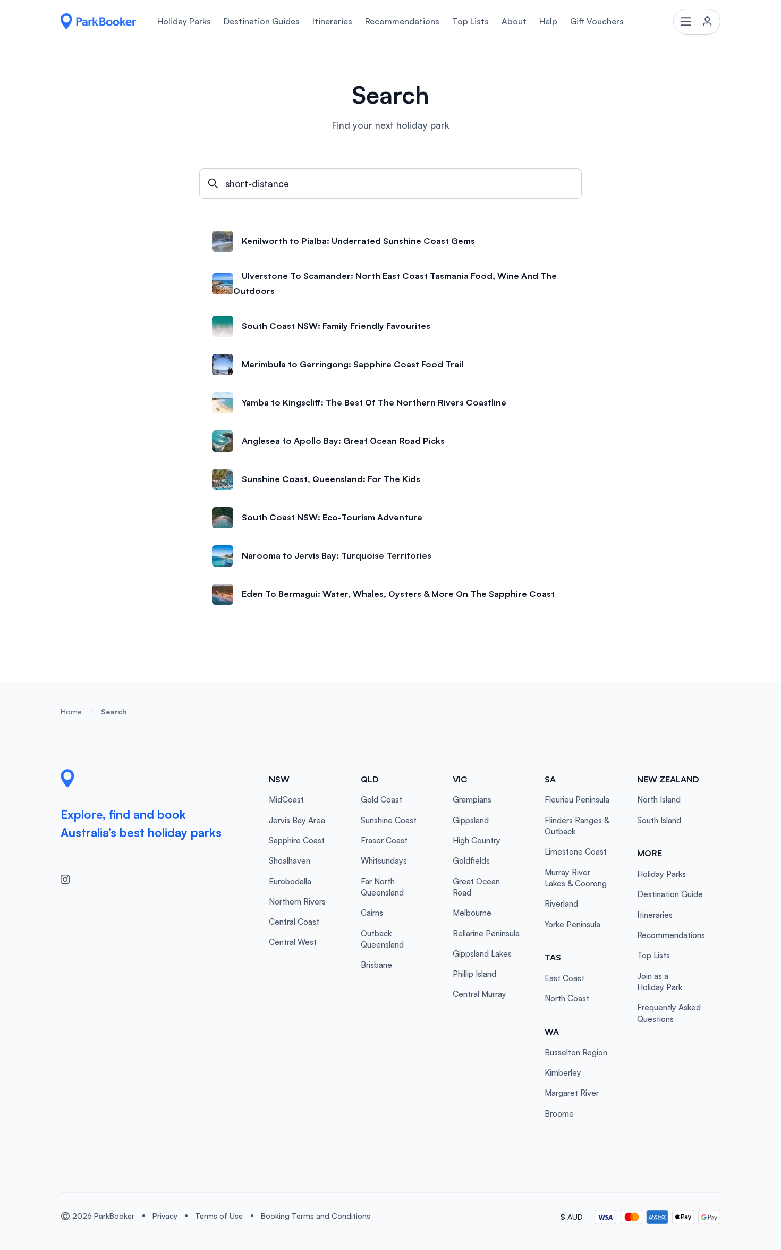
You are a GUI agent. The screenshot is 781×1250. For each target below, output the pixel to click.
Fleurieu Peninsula (577, 800)
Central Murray (479, 994)
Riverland (561, 904)
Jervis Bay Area (297, 820)
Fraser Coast (384, 840)
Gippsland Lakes (482, 954)
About (514, 21)
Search (114, 711)
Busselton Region (576, 1053)
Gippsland (471, 820)
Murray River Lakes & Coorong (576, 878)
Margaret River (572, 1093)
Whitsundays (384, 861)
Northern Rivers (297, 902)
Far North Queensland (382, 887)
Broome (559, 1114)
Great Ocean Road (476, 887)
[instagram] (70, 879)
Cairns (372, 913)
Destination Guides (262, 21)
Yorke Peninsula (572, 924)
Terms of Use (219, 1215)
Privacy (164, 1215)
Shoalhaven (289, 861)
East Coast (564, 978)
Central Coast (294, 922)
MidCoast (286, 800)
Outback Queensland (382, 939)
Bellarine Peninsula (486, 933)
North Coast (567, 998)
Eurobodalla (290, 881)
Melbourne (472, 913)
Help (548, 21)
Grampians (472, 800)
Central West (293, 942)
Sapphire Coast (297, 840)
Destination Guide (670, 894)
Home (71, 711)
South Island (659, 820)
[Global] (98, 21)
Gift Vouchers (597, 21)
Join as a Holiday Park (659, 981)
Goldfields (471, 861)
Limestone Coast (576, 852)
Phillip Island (474, 974)
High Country (476, 840)
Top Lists (470, 21)
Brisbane (376, 965)
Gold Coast (381, 800)
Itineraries (332, 21)
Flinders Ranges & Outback (577, 826)
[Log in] (696, 21)
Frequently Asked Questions (669, 1013)
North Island (659, 800)
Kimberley (563, 1073)
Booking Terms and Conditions (315, 1215)
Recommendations (402, 21)
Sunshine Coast (389, 820)
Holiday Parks (184, 21)
